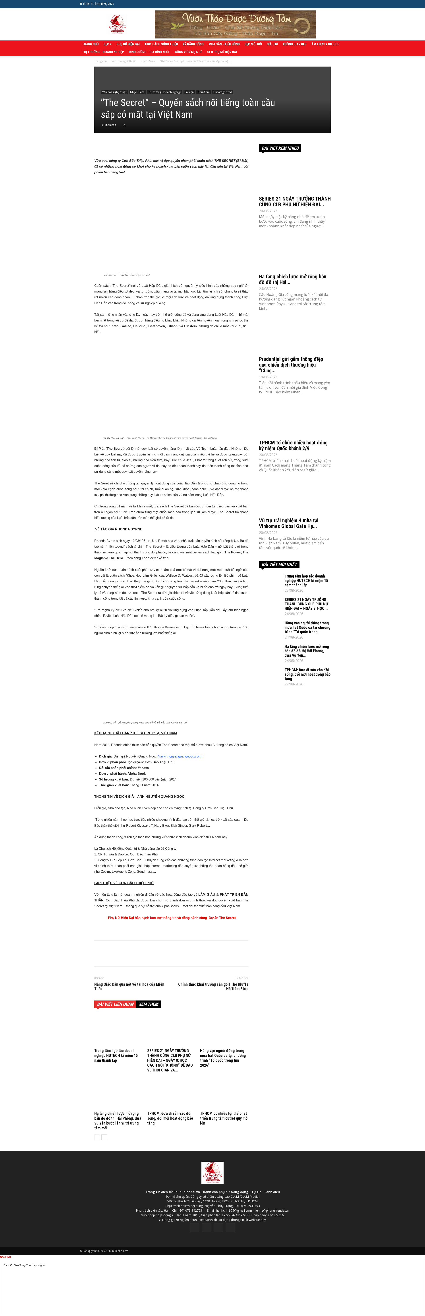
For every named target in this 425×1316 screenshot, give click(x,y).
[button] (342, 4)
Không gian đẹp (295, 44)
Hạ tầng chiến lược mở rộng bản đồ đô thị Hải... (292, 279)
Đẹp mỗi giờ (253, 44)
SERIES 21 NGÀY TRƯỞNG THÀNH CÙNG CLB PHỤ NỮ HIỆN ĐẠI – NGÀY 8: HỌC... (306, 604)
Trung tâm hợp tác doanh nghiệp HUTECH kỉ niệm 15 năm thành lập (116, 1055)
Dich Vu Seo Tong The (17, 1265)
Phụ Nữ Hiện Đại (128, 44)
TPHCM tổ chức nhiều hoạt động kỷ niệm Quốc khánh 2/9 (293, 445)
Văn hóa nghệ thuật (124, 61)
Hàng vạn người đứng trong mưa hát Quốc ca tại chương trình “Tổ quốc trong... (307, 627)
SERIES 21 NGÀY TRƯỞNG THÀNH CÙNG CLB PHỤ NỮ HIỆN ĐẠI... (295, 202)
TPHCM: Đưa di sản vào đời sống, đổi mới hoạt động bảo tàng (170, 1118)
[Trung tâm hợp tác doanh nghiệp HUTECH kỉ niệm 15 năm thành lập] (118, 1030)
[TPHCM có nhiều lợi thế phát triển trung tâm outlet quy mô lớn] (224, 1093)
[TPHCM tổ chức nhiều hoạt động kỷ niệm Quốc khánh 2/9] (295, 419)
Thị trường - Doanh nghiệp (164, 92)
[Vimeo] (218, 1227)
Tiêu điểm (203, 92)
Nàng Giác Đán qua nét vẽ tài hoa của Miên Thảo (129, 986)
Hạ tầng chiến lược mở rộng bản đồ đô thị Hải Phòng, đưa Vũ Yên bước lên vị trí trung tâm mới (117, 1120)
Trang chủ (90, 44)
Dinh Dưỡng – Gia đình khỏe (149, 52)
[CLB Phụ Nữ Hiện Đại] (295, 142)
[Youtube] (230, 1227)
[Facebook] (194, 1227)
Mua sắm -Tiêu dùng (224, 44)
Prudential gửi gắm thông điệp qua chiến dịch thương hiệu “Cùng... (291, 365)
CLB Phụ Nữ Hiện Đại (222, 52)
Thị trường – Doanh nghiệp (103, 52)
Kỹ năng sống (193, 44)
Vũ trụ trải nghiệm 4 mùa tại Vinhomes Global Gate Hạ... (289, 523)
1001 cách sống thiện (161, 44)
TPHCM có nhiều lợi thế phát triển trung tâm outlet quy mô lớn (223, 1118)
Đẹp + (108, 44)
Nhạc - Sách (148, 61)
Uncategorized (222, 92)
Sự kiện (189, 92)
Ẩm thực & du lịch (325, 44)
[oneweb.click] (171, 929)
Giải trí (272, 44)
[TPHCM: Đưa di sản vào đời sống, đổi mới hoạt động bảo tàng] (171, 1093)
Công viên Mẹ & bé (188, 52)
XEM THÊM (148, 1004)
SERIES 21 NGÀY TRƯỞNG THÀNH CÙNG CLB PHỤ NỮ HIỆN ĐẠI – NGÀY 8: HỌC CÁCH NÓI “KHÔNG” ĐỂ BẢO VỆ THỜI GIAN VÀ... (170, 1060)
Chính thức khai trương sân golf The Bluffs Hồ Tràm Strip (213, 986)
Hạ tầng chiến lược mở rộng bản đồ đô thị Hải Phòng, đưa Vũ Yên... (307, 651)
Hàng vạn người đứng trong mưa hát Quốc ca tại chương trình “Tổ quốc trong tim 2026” (223, 1057)
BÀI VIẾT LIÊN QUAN (115, 1004)
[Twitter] (206, 1227)
